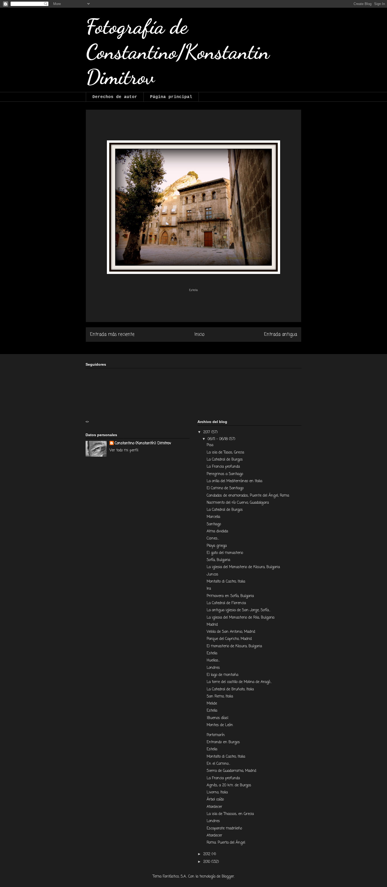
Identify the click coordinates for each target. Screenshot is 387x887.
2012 (207, 854)
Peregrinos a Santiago (225, 474)
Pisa (211, 445)
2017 (207, 432)
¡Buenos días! (218, 718)
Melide (212, 703)
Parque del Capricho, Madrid (229, 639)
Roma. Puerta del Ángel (226, 842)
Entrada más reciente (112, 334)
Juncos (213, 574)
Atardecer (215, 807)
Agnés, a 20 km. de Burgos (229, 785)
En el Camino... (218, 764)
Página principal (171, 97)
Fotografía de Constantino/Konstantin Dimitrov (177, 51)
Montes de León (220, 725)
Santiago (214, 524)
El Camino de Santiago (226, 488)
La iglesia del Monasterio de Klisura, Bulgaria (243, 567)
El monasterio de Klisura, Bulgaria (235, 646)
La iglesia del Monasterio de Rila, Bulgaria (241, 617)
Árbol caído (216, 799)
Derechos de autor (114, 97)
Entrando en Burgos (224, 742)
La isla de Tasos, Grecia (226, 452)
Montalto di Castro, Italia (226, 581)
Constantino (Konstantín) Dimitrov (143, 443)
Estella (213, 653)
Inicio (199, 334)
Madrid (213, 625)
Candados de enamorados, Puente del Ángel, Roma (248, 495)
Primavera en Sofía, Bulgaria (231, 596)
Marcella (214, 517)
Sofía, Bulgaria (219, 560)
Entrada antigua (280, 334)
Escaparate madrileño (224, 828)
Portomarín (216, 735)
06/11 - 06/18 (218, 439)
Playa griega (217, 546)
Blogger (228, 876)
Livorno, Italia (218, 792)
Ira (209, 589)
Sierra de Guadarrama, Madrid (232, 771)
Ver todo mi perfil (124, 450)
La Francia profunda (224, 467)
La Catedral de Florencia (227, 603)
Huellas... (213, 660)
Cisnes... (213, 538)
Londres (213, 668)
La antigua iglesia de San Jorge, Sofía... (238, 610)
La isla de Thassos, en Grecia (230, 814)
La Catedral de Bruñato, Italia (230, 689)
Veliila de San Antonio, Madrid (231, 632)
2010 (207, 862)
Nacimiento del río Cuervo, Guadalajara (238, 503)
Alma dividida (218, 531)
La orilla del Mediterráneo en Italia (235, 481)
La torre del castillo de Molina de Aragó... (239, 682)
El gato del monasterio (225, 553)
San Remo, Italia (220, 696)
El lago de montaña (222, 675)
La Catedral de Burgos (225, 459)
